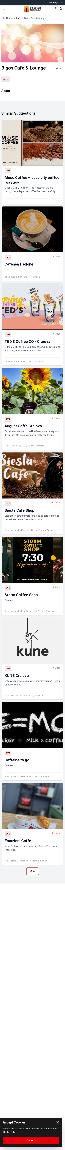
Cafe (18, 18)
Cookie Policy (9, 1132)
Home (9, 18)
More (32, 871)
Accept (31, 1140)
